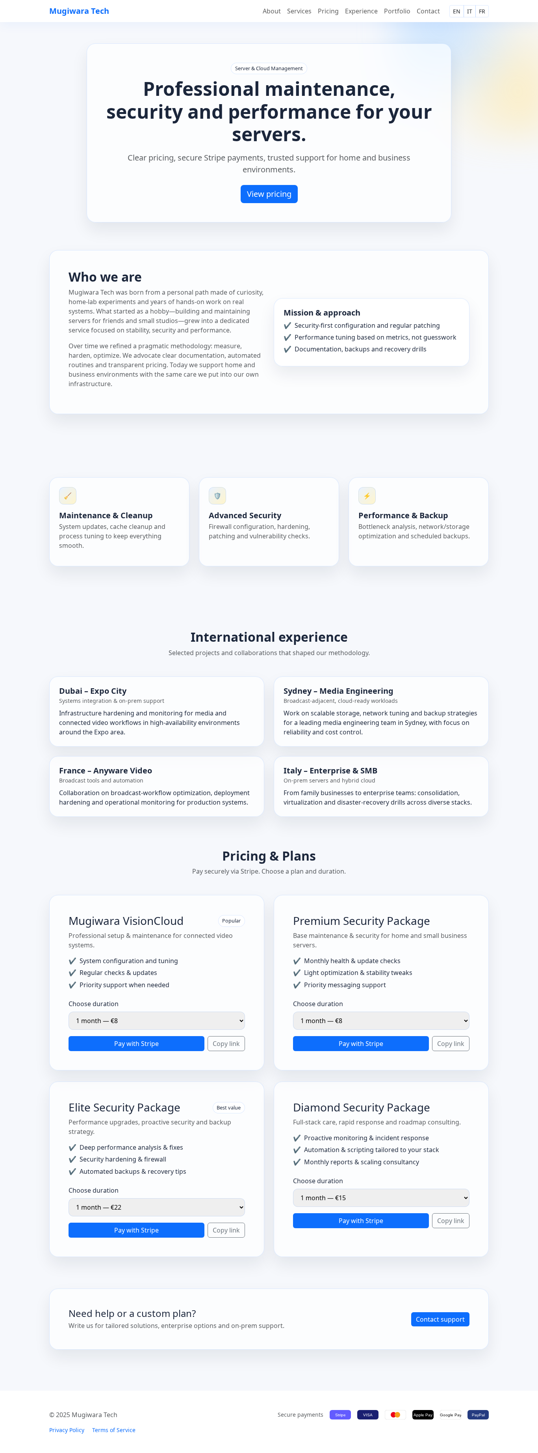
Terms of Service (113, 1430)
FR (482, 11)
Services (299, 11)
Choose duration (94, 1003)
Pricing (328, 11)
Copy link (226, 1043)
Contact (428, 11)
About (272, 11)
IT (469, 11)
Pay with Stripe (136, 1043)
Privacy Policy (66, 1430)
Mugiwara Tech (79, 11)
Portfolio (397, 11)
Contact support (440, 1319)
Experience (361, 11)
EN (456, 11)
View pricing (269, 194)
